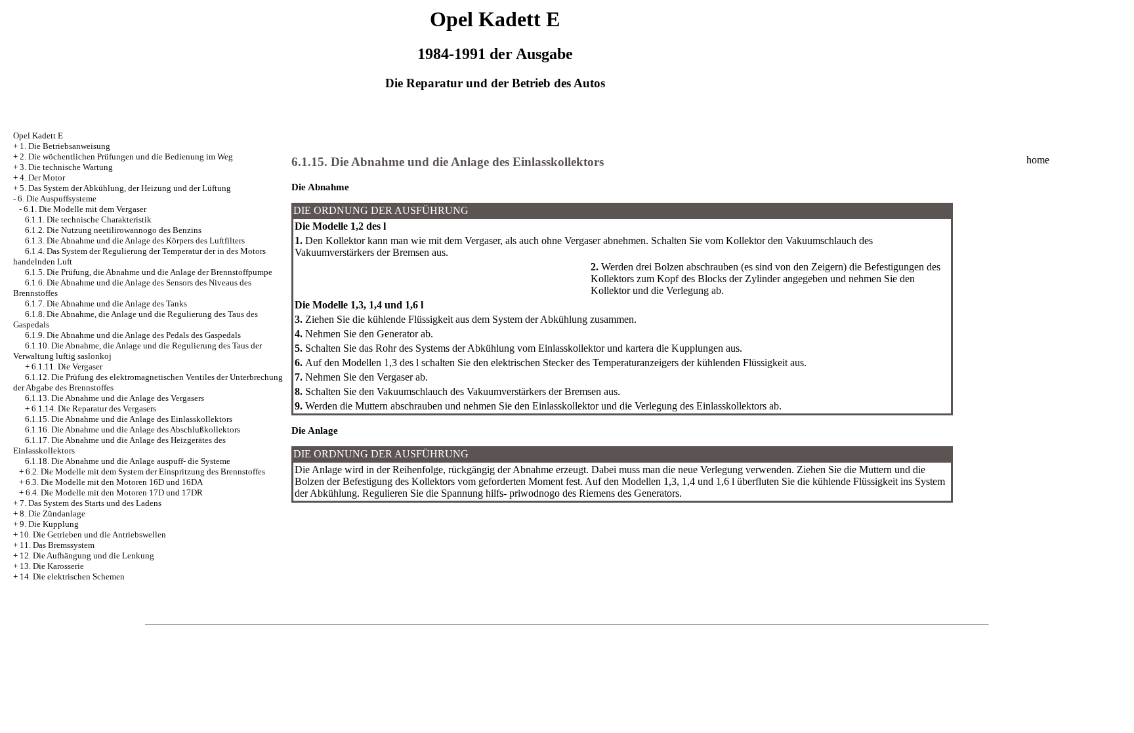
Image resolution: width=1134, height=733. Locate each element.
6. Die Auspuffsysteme (57, 198)
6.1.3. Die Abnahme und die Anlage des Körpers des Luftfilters (135, 240)
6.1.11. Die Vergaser (67, 366)
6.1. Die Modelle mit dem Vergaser (85, 209)
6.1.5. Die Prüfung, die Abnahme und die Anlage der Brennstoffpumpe (148, 272)
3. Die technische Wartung (66, 167)
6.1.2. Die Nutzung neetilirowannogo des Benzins (113, 230)
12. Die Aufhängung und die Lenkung (87, 555)
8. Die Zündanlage (52, 513)
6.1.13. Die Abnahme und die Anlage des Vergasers (114, 398)
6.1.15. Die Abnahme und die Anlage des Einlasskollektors (128, 419)
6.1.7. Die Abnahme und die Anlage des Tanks (106, 303)
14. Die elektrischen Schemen (72, 576)
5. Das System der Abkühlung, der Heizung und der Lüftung (125, 188)
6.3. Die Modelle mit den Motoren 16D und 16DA (114, 482)
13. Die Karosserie (52, 566)
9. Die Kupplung (49, 524)
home (1037, 159)
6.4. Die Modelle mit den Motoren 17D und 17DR (114, 492)
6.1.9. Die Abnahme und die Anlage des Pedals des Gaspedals (133, 335)
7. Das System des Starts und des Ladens (90, 503)
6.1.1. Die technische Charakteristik (88, 219)
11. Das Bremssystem (57, 545)
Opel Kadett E (38, 135)
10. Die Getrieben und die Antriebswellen (93, 534)
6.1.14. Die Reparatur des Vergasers (94, 408)
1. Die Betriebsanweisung (65, 146)
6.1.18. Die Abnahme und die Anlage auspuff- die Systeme (127, 461)
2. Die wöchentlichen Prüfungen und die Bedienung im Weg (126, 156)
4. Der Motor (42, 177)
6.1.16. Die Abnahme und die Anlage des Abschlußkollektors (132, 429)
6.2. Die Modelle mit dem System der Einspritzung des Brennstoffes (145, 471)
